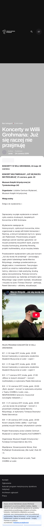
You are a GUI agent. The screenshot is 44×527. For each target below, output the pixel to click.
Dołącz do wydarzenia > (12, 204)
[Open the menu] (39, 32)
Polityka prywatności (21, 522)
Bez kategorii (7, 123)
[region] (22, 517)
